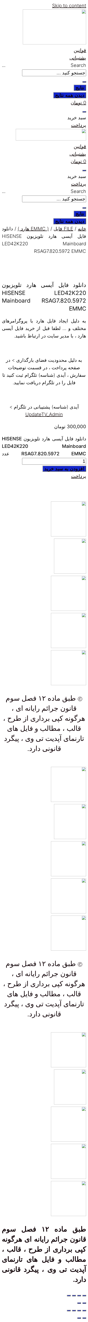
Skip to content (69, 5)
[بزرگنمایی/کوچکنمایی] (84, 1295)
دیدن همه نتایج (69, 95)
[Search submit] (84, 82)
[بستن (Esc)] (69, 1295)
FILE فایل (63, 229)
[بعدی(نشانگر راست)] (79, 1303)
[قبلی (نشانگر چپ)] (84, 1303)
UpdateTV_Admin (44, 414)
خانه (82, 229)
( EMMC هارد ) (33, 229)
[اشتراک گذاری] (74, 1295)
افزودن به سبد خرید (64, 468)
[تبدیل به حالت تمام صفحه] (79, 1295)
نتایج (80, 87)
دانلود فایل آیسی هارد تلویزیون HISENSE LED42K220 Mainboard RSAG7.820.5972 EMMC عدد (44, 446)
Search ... (44, 65)
